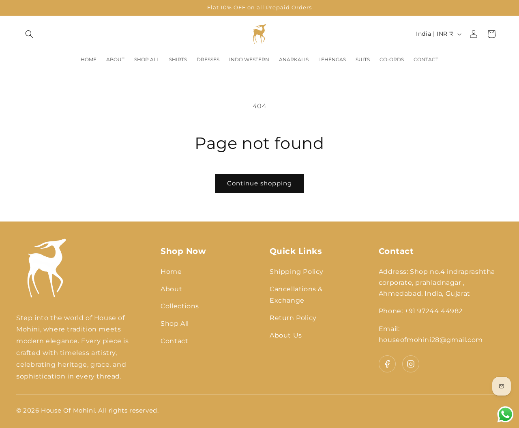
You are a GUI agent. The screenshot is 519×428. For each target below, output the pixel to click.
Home (171, 271)
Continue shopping (259, 183)
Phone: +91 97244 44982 (421, 311)
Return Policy (293, 318)
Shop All (175, 323)
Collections (180, 306)
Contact (174, 341)
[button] (29, 34)
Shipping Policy (297, 271)
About (171, 289)
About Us (286, 335)
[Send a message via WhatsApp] (505, 414)
